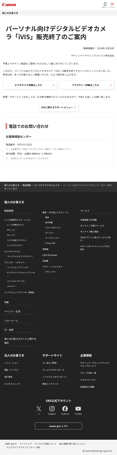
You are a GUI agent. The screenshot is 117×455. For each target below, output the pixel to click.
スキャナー (11, 286)
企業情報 (86, 355)
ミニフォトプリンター (16, 281)
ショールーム (11, 320)
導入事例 (8, 376)
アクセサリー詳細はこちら (85, 85)
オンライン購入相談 (89, 231)
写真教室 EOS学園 (88, 219)
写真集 (45, 260)
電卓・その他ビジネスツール (55, 212)
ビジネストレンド (12, 383)
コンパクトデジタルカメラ (47, 185)
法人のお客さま (14, 355)
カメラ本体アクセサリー (17, 240)
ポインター (50, 232)
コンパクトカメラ (12, 251)
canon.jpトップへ (58, 426)
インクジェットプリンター (18, 267)
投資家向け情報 (87, 386)
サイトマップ (26, 443)
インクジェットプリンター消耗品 (19, 292)
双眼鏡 (45, 249)
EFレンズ (11, 235)
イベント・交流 (12, 311)
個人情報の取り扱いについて (72, 443)
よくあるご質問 (49, 362)
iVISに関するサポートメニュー (57, 107)
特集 (6, 302)
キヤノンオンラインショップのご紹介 (95, 248)
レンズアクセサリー (15, 245)
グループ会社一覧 (88, 372)
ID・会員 (8, 329)
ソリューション (11, 362)
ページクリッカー (52, 238)
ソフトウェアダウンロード (54, 376)
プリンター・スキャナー (15, 262)
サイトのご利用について (46, 443)
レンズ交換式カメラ (15, 224)
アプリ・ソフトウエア (52, 266)
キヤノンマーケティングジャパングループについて (95, 364)
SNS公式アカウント (58, 401)
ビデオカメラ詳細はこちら (28, 85)
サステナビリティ (88, 379)
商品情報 (26, 185)
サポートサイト (52, 355)
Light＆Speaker (49, 255)
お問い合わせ (11, 443)
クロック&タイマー (53, 227)
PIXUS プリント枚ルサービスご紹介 (95, 239)
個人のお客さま (10, 13)
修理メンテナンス (50, 383)
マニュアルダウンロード (53, 369)
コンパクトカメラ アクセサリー (20, 256)
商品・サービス (11, 369)
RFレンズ (11, 230)
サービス (84, 210)
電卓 (47, 217)
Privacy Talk (50, 243)
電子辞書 (49, 222)
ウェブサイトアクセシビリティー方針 (23, 447)
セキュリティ (50, 271)
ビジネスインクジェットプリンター (21, 274)
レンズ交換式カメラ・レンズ (17, 219)
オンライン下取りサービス (92, 225)
